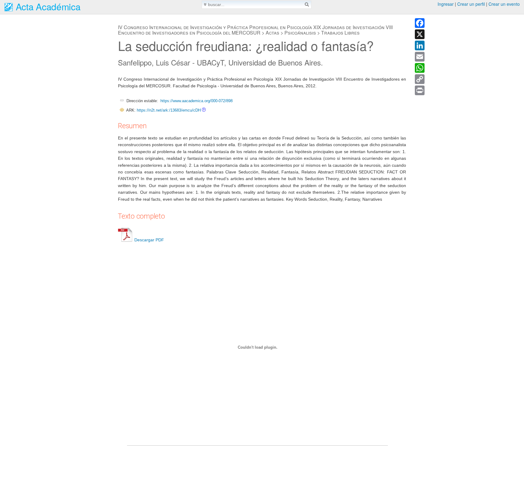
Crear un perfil (471, 4)
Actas (272, 32)
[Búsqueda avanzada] (205, 4)
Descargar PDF (149, 239)
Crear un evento (504, 4)
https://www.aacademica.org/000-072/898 (196, 101)
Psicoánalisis (300, 32)
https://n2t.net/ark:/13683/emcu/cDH (169, 110)
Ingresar (446, 4)
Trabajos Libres (340, 32)
